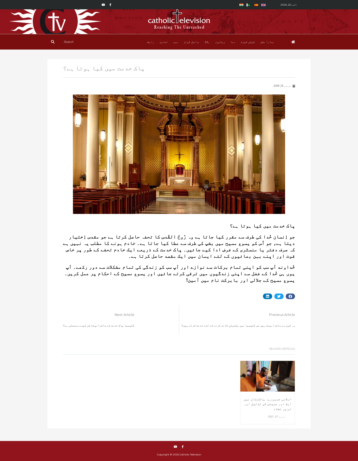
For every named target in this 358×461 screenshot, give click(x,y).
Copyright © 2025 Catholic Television (179, 454)
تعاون (164, 42)
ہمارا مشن (267, 42)
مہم (175, 42)
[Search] (52, 42)
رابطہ (150, 42)
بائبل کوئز (191, 42)
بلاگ (207, 42)
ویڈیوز (220, 42)
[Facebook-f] (110, 4)
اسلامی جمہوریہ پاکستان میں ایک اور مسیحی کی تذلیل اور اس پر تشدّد (268, 404)
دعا (232, 42)
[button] (290, 296)
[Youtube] (103, 4)
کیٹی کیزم (248, 42)
